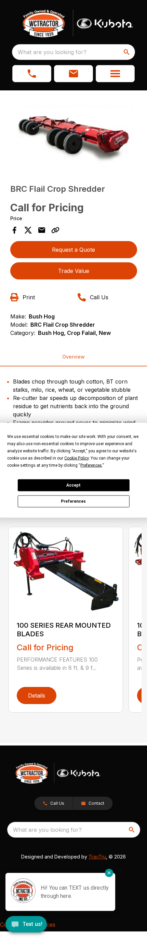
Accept (73, 485)
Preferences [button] (91, 465)
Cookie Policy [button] (76, 457)
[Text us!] (26, 925)
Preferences (73, 501)
